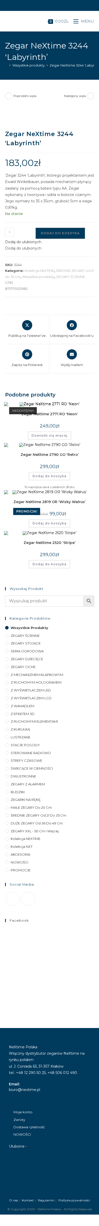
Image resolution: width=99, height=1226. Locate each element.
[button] (23, 242)
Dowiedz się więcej (49, 435)
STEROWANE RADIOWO (31, 753)
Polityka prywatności (74, 1200)
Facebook (19, 920)
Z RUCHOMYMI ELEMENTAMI (34, 721)
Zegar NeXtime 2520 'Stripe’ (49, 542)
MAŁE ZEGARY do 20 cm (31, 807)
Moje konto (22, 1112)
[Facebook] (13, 899)
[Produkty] (90, 96)
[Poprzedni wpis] (8, 96)
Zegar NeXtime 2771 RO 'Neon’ (49, 414)
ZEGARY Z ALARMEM (28, 784)
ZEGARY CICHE (23, 667)
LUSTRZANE (20, 737)
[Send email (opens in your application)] (52, 5)
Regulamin (46, 1200)
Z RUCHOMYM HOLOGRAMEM (36, 682)
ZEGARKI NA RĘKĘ (26, 800)
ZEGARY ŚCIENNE (70, 277)
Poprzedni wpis (24, 96)
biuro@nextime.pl (24, 1089)
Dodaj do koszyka (60, 233)
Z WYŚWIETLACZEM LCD (31, 698)
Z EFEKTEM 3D (23, 714)
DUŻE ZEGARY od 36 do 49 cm (37, 823)
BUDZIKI (18, 792)
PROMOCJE (20, 870)
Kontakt (28, 1200)
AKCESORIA (20, 854)
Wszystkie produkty (38, 277)
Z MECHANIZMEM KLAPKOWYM (37, 675)
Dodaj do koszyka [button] (49, 476)
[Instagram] (28, 899)
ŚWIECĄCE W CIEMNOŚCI (32, 768)
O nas (13, 1200)
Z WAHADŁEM (22, 706)
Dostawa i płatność (29, 1127)
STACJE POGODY (25, 745)
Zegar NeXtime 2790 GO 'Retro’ (50, 454)
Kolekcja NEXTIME (39, 271)
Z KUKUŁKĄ (20, 729)
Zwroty (19, 1120)
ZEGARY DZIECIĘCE (27, 659)
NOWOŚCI (19, 862)
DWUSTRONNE (23, 776)
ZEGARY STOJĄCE (26, 643)
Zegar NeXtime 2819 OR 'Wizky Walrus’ (49, 502)
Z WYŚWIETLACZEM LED (31, 690)
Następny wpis (75, 96)
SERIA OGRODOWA (27, 651)
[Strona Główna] (6, 65)
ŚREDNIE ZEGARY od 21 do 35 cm (38, 815)
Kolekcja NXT (21, 846)
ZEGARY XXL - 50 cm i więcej (35, 831)
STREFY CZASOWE (26, 760)
